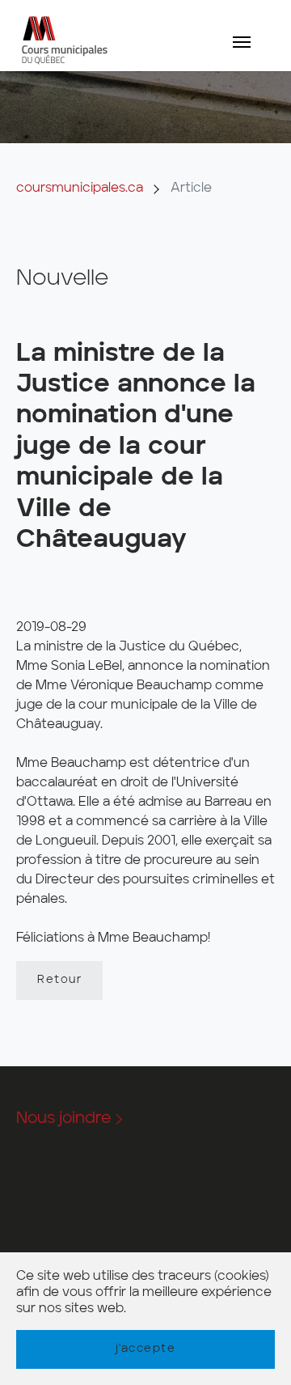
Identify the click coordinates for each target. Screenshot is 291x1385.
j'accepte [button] (146, 1348)
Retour (59, 979)
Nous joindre (63, 1119)
